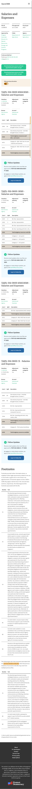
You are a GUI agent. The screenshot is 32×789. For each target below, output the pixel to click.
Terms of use (16, 753)
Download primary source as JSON (13, 73)
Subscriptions (16, 757)
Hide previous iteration (10, 81)
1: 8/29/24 (4, 101)
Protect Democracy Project (16, 774)
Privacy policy (16, 755)
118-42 (9, 57)
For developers (16, 749)
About (16, 747)
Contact (16, 751)
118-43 (13, 57)
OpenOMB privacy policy (16, 176)
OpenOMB (5, 4)
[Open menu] (29, 3)
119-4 (7, 59)
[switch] (6, 84)
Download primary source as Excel (13, 66)
